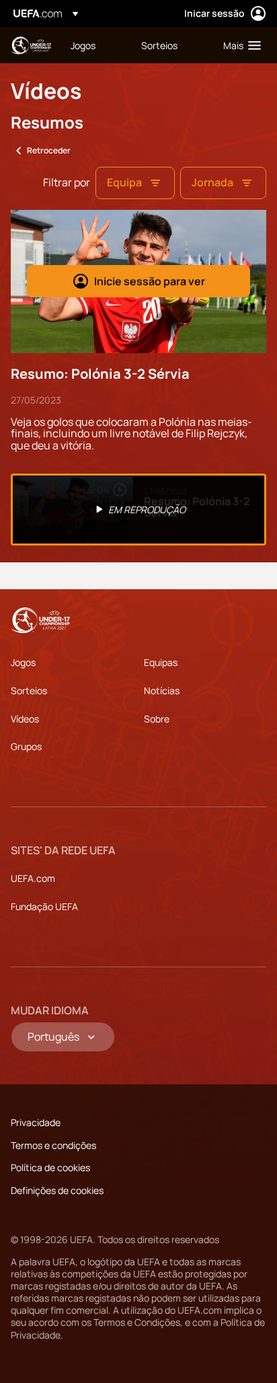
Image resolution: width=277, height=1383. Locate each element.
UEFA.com (33, 878)
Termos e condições (53, 1145)
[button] (239, 45)
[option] (138, 510)
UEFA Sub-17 (31, 45)
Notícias (162, 690)
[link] (83, 45)
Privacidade (36, 1122)
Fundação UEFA (44, 906)
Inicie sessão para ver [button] (149, 281)
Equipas (160, 662)
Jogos (23, 662)
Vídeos (25, 718)
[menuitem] (94, 45)
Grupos (26, 746)
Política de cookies (50, 1167)
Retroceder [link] (49, 150)
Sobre (156, 718)
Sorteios (29, 690)
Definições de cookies (57, 1190)
